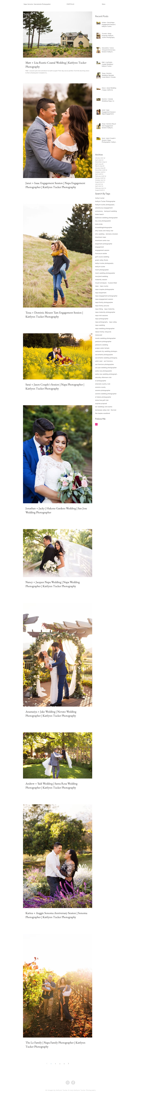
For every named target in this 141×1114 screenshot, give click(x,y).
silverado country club (102, 384)
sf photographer (100, 381)
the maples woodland (102, 413)
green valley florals (101, 260)
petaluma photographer (103, 341)
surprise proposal (101, 403)
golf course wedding (102, 257)
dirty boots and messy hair (104, 230)
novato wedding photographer (105, 338)
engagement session (102, 250)
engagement (99, 247)
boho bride (98, 224)
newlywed (98, 335)
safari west (98, 361)
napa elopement (100, 292)
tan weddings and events (103, 407)
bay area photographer (103, 221)
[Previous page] (47, 1063)
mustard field (112, 283)
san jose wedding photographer (106, 367)
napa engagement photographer (106, 296)
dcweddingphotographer (103, 227)
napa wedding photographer (105, 328)
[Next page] (68, 1063)
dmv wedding (99, 234)
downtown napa (100, 237)
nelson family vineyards (103, 332)
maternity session (101, 279)
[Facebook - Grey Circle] (73, 1083)
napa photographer (101, 318)
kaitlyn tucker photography (104, 263)
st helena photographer (103, 397)
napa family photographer (104, 302)
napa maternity (109, 309)
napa (97, 286)
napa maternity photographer (105, 312)
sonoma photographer (102, 390)
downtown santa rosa (102, 240)
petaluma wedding (101, 345)
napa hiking (99, 309)
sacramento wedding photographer (106, 358)
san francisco (108, 361)
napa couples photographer (104, 289)
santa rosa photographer (103, 371)
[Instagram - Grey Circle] (68, 1083)
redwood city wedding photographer (106, 351)
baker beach (99, 214)
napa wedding (100, 325)
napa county (104, 286)
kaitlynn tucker (100, 266)
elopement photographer (103, 244)
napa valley (113, 322)
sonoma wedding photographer (106, 394)
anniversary (99, 211)
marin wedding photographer (105, 273)
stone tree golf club (101, 400)
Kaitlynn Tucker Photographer (105, 201)
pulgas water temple (102, 348)
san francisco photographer (104, 364)
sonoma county (100, 387)
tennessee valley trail (102, 410)
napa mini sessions (101, 315)
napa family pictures (102, 305)
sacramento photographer (104, 354)
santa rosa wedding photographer (106, 374)
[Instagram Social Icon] (96, 424)
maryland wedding (101, 276)
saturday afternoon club (103, 377)
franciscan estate (101, 253)
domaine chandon (112, 234)
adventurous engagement (104, 208)
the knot (113, 410)
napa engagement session (104, 299)
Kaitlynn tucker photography (104, 204)
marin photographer (102, 270)
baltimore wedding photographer (106, 217)
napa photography (101, 322)
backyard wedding (110, 211)
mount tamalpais (101, 283)
